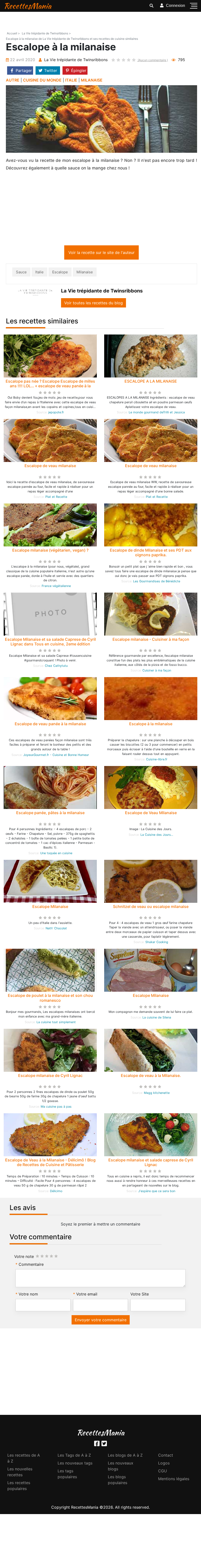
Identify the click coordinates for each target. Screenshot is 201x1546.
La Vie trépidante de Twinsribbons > (46, 33)
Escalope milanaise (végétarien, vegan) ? (50, 551)
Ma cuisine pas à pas (56, 1107)
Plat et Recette (56, 498)
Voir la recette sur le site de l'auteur (101, 253)
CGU (162, 1471)
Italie (39, 273)
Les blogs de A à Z (125, 1456)
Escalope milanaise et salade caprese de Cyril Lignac (150, 1163)
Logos (164, 1464)
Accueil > (13, 33)
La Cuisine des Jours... (156, 835)
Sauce (21, 273)
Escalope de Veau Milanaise (151, 813)
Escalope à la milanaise (150, 724)
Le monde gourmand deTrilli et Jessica (157, 413)
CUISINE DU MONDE (42, 80)
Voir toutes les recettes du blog (93, 303)
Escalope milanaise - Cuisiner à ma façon (151, 640)
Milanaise (84, 273)
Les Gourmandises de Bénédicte (156, 582)
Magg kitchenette (157, 1094)
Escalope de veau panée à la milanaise (50, 724)
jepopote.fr (56, 413)
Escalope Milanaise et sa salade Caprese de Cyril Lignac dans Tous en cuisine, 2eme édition (50, 642)
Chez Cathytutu (56, 667)
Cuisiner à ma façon (156, 671)
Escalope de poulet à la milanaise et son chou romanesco (50, 998)
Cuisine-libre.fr (156, 760)
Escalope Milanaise (50, 907)
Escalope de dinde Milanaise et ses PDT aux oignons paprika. (151, 553)
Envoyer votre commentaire (100, 1320)
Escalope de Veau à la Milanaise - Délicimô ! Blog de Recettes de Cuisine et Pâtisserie (50, 1163)
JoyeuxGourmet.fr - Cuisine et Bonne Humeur (56, 756)
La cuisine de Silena (156, 1018)
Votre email (86, 1295)
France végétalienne (56, 587)
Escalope (60, 273)
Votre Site (139, 1295)
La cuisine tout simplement (56, 1023)
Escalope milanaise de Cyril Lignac (50, 1076)
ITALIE (71, 80)
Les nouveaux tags (75, 1464)
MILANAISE (91, 80)
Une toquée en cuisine (56, 854)
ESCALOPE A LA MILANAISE (151, 382)
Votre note (24, 1257)
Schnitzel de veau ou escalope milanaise (150, 907)
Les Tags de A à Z (74, 1456)
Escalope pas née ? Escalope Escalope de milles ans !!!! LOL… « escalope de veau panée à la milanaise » (50, 387)
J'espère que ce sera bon (156, 1192)
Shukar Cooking (156, 943)
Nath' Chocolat (56, 929)
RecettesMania (27, 6)
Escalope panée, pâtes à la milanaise (50, 813)
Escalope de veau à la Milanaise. (151, 1076)
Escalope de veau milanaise (50, 466)
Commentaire (31, 1265)
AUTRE (12, 80)
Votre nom (28, 1295)
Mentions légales (173, 1479)
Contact (165, 1456)
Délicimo (56, 1192)
